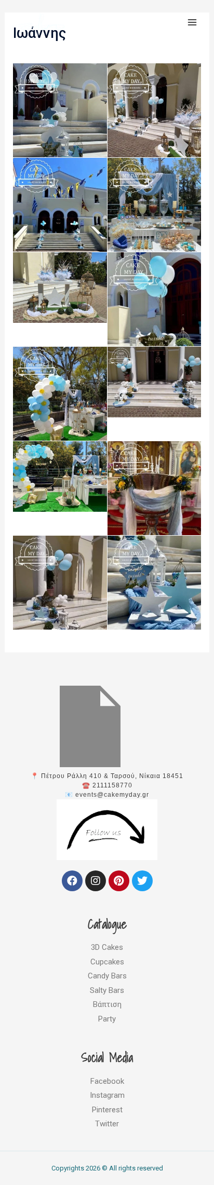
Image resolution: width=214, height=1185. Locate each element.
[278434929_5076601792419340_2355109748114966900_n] (60, 598)
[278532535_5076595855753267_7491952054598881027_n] (60, 125)
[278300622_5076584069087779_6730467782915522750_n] (60, 220)
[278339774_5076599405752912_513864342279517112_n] (60, 287)
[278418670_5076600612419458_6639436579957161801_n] (155, 382)
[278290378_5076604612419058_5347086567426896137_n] (155, 125)
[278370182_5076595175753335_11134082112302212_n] (155, 321)
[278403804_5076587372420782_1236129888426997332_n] (60, 409)
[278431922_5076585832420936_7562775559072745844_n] (60, 476)
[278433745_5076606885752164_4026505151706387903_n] (155, 503)
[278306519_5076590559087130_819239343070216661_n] (155, 220)
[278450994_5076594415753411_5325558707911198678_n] (155, 598)
